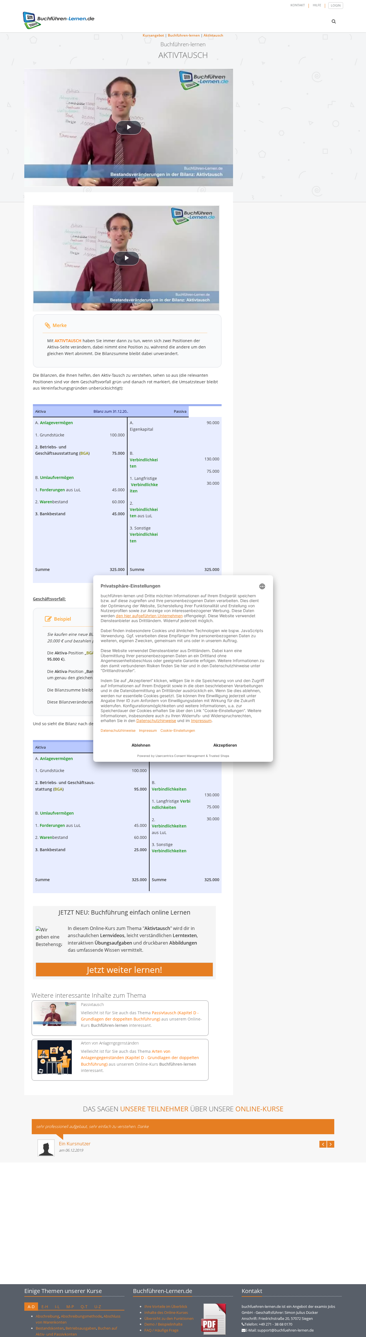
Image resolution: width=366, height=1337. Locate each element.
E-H (44, 1306)
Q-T (84, 1306)
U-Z (97, 1306)
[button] (333, 21)
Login (336, 5)
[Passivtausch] (55, 1014)
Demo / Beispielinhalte (163, 1324)
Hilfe (317, 5)
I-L (57, 1306)
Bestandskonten (50, 1328)
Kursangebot (153, 35)
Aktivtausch (213, 35)
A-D (31, 1306)
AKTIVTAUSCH (68, 340)
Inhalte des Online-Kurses (166, 1312)
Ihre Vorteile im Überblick (165, 1306)
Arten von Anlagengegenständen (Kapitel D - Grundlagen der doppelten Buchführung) (140, 1058)
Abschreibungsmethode (81, 1316)
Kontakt (298, 5)
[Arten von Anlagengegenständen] (55, 1057)
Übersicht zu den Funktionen (169, 1318)
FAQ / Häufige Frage (161, 1330)
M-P (70, 1306)
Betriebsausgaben (80, 1328)
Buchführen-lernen (184, 35)
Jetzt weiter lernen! (124, 969)
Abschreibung (47, 1316)
